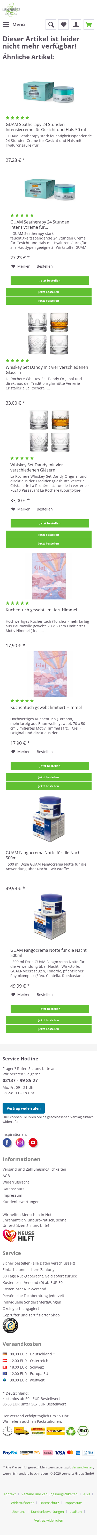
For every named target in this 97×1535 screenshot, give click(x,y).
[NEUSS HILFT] (18, 1235)
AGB (6, 1175)
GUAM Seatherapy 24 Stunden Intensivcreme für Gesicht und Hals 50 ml (46, 127)
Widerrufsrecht (16, 1182)
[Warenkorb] (89, 24)
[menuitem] (13, 24)
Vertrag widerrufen (24, 1108)
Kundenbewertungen (21, 1201)
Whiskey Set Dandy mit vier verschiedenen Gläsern (47, 370)
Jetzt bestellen (50, 280)
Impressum (12, 1195)
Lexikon (76, 1511)
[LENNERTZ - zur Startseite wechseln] (11, 10)
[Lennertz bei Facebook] (9, 1143)
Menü (18, 24)
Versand (17, 1415)
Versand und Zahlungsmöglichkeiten (34, 1169)
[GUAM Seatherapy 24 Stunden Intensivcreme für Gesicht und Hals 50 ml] (49, 91)
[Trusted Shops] (10, 1325)
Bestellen (45, 266)
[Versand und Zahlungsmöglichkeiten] (48, 1452)
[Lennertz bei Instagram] (22, 1143)
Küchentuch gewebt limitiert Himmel (41, 610)
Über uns (18, 1511)
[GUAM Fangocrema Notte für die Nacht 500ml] (49, 819)
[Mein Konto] (76, 24)
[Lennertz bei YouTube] (33, 1143)
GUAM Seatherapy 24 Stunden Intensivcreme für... (39, 224)
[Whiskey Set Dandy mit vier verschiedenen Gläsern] (49, 333)
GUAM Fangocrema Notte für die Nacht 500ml (44, 855)
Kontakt (9, 1494)
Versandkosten (82, 1467)
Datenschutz (13, 1188)
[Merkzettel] (63, 24)
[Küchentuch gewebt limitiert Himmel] (49, 576)
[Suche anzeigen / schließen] (51, 24)
